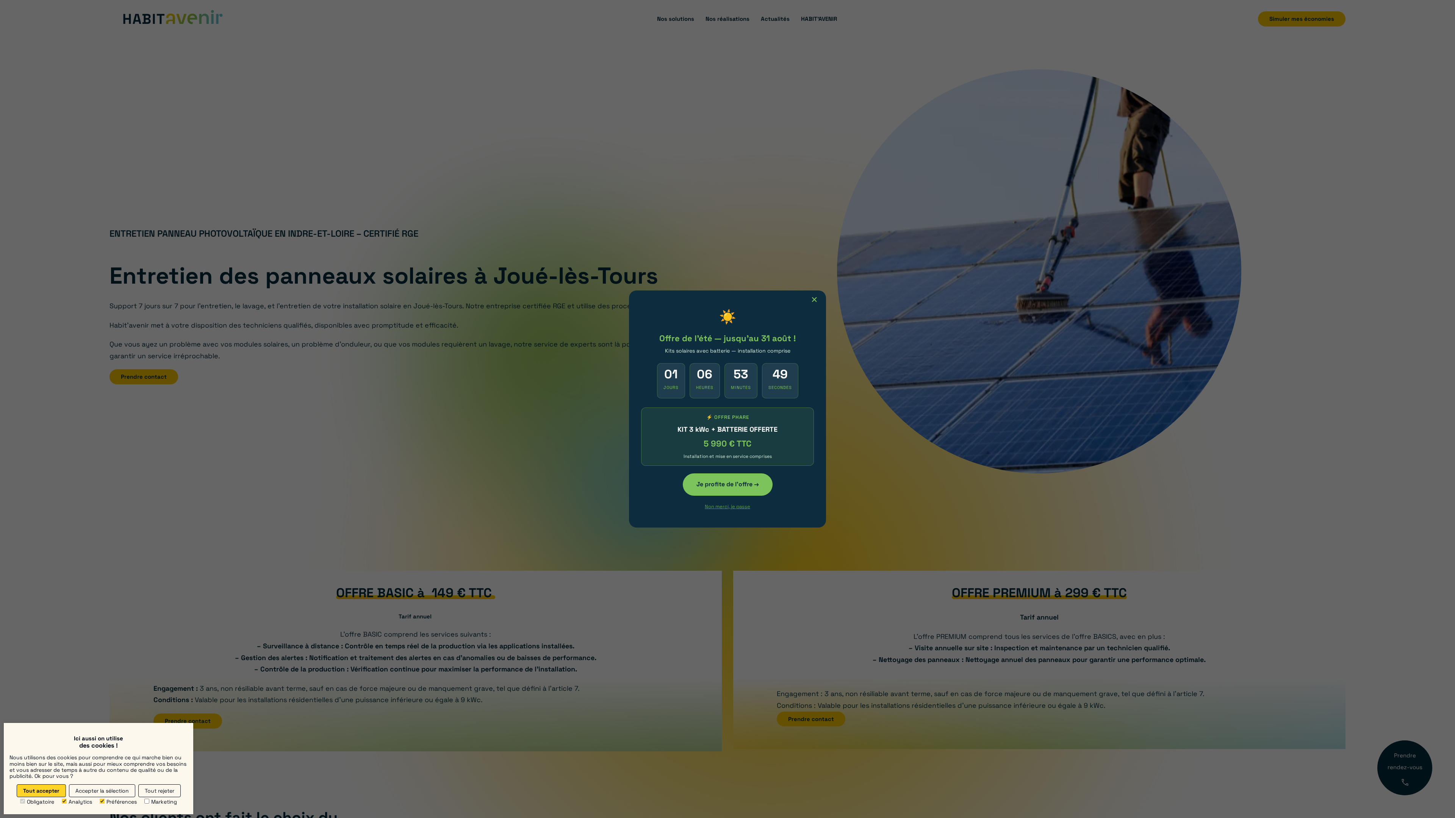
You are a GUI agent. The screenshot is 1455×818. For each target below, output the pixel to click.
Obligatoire (40, 802)
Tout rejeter (159, 790)
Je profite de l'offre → (727, 484)
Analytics (80, 802)
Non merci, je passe (727, 506)
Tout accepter (41, 790)
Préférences (121, 802)
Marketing (164, 802)
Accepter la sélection (102, 790)
